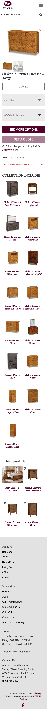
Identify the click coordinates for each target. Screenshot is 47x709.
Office (5, 572)
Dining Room (8, 562)
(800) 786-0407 (10, 680)
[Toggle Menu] (41, 5)
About (5, 596)
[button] (40, 30)
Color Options (9, 612)
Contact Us (8, 617)
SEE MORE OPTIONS (23, 129)
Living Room (8, 567)
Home (5, 591)
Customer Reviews (12, 601)
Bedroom (7, 551)
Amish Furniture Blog (13, 622)
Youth (5, 557)
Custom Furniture (11, 607)
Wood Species (14, 114)
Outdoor (6, 577)
